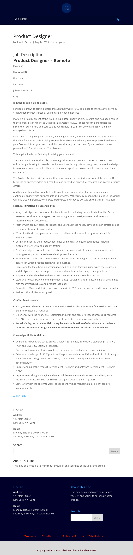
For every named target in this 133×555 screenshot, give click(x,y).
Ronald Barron (24, 42)
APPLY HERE (19, 395)
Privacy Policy (73, 536)
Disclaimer (97, 536)
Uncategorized (59, 42)
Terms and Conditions (41, 536)
